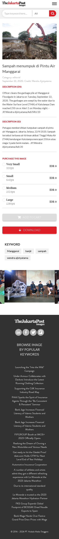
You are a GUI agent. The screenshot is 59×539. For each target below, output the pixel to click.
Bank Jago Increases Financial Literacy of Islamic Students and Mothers (29, 414)
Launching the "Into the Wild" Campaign (29, 369)
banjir (28, 250)
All (36, 13)
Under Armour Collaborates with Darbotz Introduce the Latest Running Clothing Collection (30, 380)
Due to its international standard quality (29, 488)
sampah (42, 250)
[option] (29, 286)
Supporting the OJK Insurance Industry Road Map (29, 391)
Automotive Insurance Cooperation (29, 465)
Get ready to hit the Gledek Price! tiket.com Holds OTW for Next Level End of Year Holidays (29, 456)
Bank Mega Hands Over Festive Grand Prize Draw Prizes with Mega (29, 518)
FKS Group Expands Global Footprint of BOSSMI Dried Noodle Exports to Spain (30, 507)
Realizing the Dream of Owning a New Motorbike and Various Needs (29, 445)
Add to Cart (31, 217)
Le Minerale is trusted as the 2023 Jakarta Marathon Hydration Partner (30, 497)
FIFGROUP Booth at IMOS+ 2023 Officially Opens (29, 437)
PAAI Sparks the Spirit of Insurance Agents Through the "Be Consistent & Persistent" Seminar (29, 401)
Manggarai (13, 250)
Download (31, 230)
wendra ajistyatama (17, 257)
